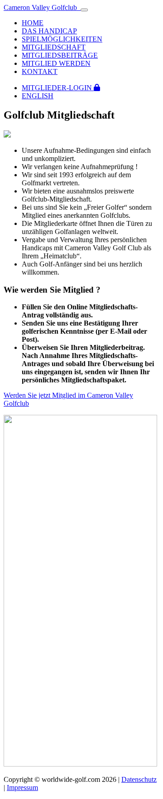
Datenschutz (139, 779)
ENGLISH (37, 96)
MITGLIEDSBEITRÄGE (60, 55)
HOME (32, 23)
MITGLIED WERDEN (56, 63)
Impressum (22, 787)
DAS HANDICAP (49, 31)
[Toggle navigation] (84, 10)
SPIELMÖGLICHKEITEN (62, 39)
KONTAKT (40, 71)
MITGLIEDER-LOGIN (58, 88)
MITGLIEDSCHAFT (54, 47)
